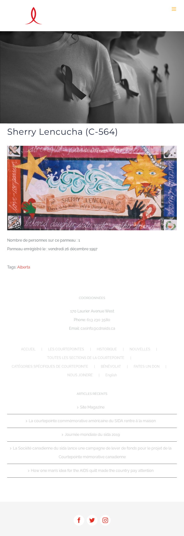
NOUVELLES (140, 349)
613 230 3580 (98, 319)
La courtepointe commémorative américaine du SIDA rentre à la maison (92, 421)
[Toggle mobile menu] (174, 9)
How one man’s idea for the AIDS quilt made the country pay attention (92, 470)
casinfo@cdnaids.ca (97, 328)
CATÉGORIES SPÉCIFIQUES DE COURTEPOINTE (50, 366)
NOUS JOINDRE (80, 375)
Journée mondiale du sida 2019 (92, 434)
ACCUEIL (28, 349)
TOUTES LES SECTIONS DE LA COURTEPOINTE (85, 358)
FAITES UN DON (147, 366)
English (111, 375)
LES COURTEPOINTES (66, 349)
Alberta (23, 267)
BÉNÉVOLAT (111, 366)
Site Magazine (92, 407)
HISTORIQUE (107, 349)
